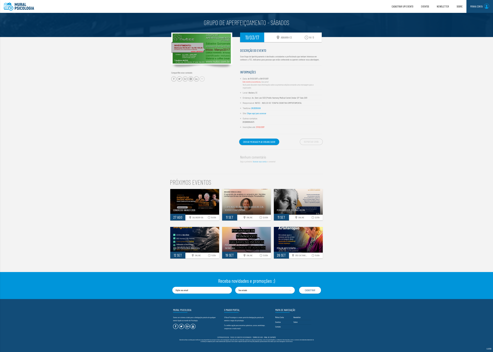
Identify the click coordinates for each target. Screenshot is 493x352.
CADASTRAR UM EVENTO (402, 6)
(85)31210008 (256, 108)
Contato (278, 327)
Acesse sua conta (260, 161)
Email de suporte (270, 337)
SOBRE (460, 6)
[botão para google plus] (187, 326)
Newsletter (297, 317)
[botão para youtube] (193, 326)
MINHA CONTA (476, 6)
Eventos (278, 322)
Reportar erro (311, 141)
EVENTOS (425, 6)
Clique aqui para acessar (256, 113)
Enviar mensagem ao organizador (259, 141)
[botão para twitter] (181, 326)
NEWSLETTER (443, 6)
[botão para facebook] (175, 326)
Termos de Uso (258, 337)
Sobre (295, 322)
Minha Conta (279, 317)
